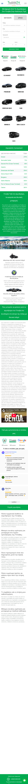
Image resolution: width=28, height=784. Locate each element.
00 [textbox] (15, 44)
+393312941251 (15, 779)
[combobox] (14, 25)
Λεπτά (16, 42)
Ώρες (4, 42)
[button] (24, 780)
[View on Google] (3, 477)
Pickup (4, 23)
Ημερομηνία (5, 35)
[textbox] (14, 25)
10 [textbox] (3, 44)
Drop (4, 29)
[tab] (7, 17)
